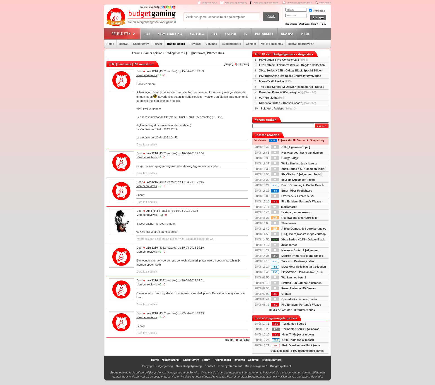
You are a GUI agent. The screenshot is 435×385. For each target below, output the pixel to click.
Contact (251, 43)
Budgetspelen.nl (280, 366)
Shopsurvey (141, 43)
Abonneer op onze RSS (299, 2)
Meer (305, 34)
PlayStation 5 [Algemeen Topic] (301, 174)
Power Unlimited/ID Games (298, 288)
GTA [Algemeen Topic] (295, 147)
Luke (149, 210)
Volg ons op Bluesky (236, 2)
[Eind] (245, 64)
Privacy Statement (230, 366)
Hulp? (323, 24)
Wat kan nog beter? (293, 277)
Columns (211, 43)
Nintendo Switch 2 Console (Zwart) (287, 103)
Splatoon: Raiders (279, 108)
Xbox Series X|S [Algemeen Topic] (303, 169)
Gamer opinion (152, 53)
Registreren (291, 24)
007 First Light (272, 97)
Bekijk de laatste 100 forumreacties (292, 310)
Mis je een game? (272, 43)
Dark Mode (325, 2)
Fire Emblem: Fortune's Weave (297, 304)
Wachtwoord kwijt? (309, 24)
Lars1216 (152, 71)
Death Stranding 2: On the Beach (298, 185)
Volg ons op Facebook (266, 2)
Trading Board (176, 43)
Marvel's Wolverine (275, 81)
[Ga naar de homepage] (141, 17)
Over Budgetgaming (189, 366)
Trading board (222, 359)
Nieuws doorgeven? (301, 43)
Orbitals (282, 293)
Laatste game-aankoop (296, 212)
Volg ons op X (209, 2)
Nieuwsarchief (171, 359)
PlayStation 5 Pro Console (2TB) (283, 59)
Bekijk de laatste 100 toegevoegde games (297, 350)
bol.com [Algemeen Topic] (298, 179)
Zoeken (321, 126)
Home (110, 43)
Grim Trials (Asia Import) (298, 334)
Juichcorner (289, 245)
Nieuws (123, 43)
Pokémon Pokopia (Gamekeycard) (287, 92)
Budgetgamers (231, 43)
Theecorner (288, 223)
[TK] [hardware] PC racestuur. (205, 53)
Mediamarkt (288, 207)
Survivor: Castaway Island (294, 261)
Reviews (195, 43)
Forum (158, 43)
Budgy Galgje (290, 158)
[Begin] (228, 64)
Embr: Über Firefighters (292, 190)
